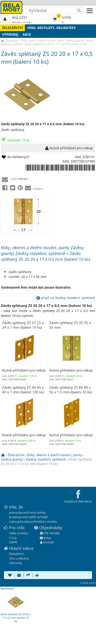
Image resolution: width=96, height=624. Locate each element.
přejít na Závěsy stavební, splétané (67, 298)
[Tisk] (37, 575)
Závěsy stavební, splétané (46, 459)
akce (27, 34)
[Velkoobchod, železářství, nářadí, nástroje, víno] (2, 40)
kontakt (48, 542)
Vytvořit (27, 22)
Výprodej (10, 34)
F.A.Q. (13, 538)
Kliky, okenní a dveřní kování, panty (42, 40)
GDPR (13, 542)
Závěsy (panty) (74, 40)
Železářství (12, 27)
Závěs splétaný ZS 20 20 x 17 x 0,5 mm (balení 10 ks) (56, 44)
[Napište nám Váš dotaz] (19, 575)
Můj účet (19, 17)
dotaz (47, 538)
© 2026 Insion (88, 582)
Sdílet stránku (18, 533)
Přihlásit (16, 22)
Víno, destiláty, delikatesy (51, 27)
